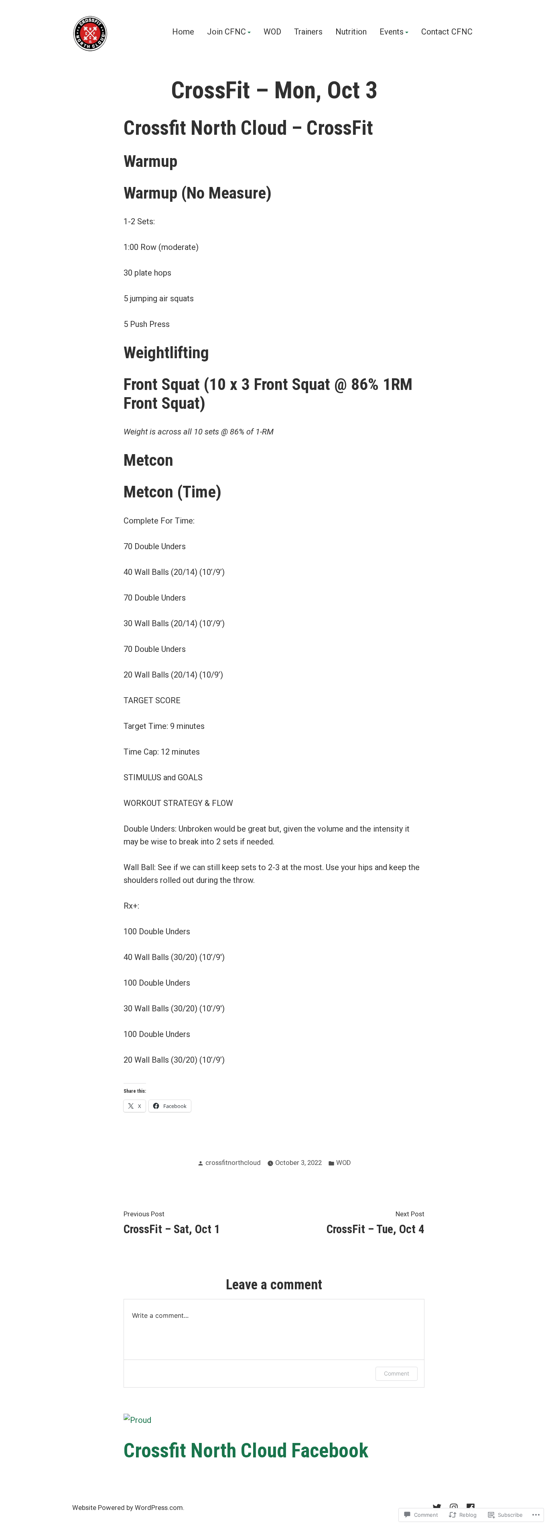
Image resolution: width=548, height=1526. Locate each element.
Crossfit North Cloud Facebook (246, 1450)
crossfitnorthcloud (233, 1163)
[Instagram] (453, 1506)
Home (183, 32)
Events (392, 32)
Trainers (308, 32)
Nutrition (351, 32)
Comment (396, 1373)
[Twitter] (438, 1506)
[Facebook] (469, 1506)
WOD (272, 32)
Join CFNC (226, 32)
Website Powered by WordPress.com (127, 1508)
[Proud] (137, 1420)
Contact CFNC (447, 32)
